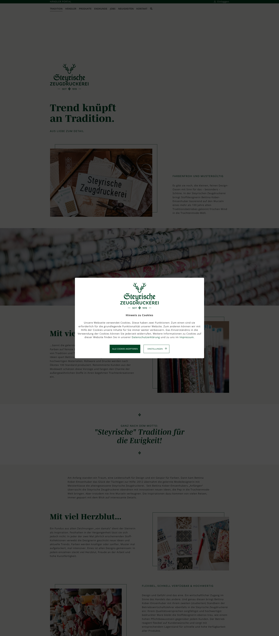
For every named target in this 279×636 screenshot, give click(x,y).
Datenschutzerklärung (146, 337)
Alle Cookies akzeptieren (125, 348)
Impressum (187, 337)
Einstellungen (155, 348)
